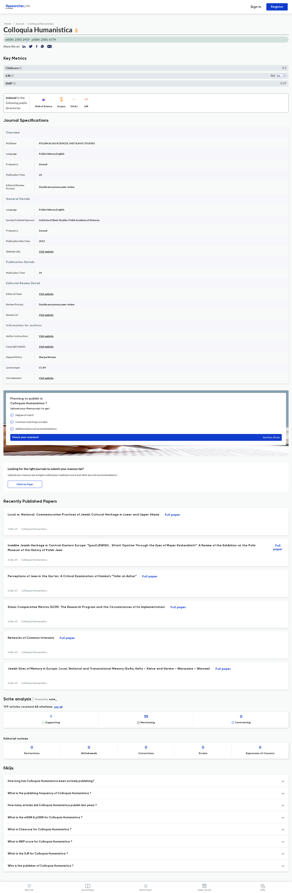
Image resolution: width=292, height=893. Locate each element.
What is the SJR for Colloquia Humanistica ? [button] (38, 853)
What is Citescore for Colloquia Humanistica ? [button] (39, 829)
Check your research (146, 437)
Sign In (256, 7)
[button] (20, 68)
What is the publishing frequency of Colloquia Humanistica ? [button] (49, 793)
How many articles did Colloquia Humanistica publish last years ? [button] (52, 805)
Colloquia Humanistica (41, 23)
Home (7, 23)
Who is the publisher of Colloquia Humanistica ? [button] (41, 866)
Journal (19, 23)
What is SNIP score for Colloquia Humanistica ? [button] (40, 841)
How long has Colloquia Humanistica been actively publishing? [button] (51, 781)
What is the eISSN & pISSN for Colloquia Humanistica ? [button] (45, 817)
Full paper (172, 514)
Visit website (46, 251)
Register (277, 7)
